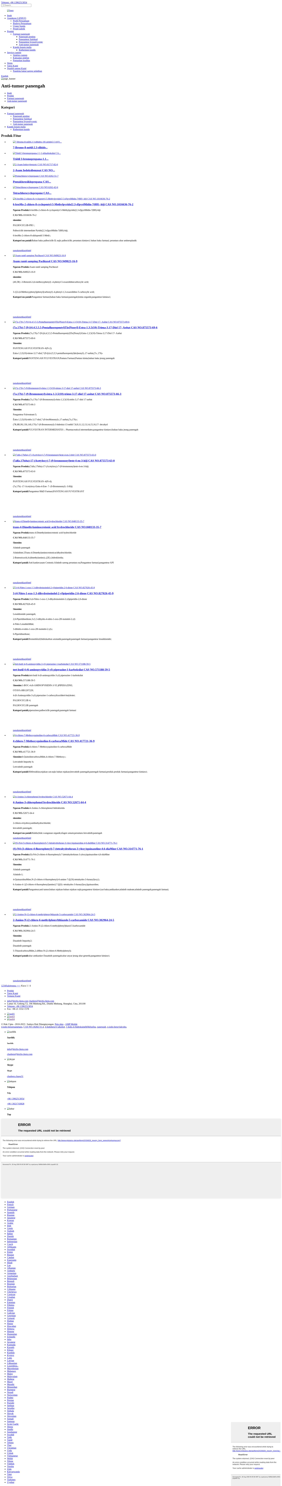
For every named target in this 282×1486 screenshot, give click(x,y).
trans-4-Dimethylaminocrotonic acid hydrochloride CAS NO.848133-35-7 (57, 527)
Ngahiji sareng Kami (16, 68)
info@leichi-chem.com (17, 1001)
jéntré (28, 250)
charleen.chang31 (15, 1076)
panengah (101, 1027)
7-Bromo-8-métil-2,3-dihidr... (30, 147)
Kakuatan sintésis (21, 58)
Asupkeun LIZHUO (16, 18)
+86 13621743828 (15, 1103)
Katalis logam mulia (22, 47)
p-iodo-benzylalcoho (116, 1027)
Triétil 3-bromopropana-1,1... (30, 158)
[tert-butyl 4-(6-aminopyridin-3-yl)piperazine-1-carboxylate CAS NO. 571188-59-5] (51, 664)
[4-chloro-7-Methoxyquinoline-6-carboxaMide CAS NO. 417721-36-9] (46, 735)
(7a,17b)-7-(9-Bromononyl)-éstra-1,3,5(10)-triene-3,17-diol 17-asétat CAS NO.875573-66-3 (67, 393)
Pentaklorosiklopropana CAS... (32, 181)
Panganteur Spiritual (28, 39)
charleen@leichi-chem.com (41, 1001)
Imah (9, 15)
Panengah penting (27, 36)
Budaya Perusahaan (22, 23)
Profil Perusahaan (21, 21)
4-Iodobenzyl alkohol (55, 1027)
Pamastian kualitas (21, 60)
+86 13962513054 (15, 1098)
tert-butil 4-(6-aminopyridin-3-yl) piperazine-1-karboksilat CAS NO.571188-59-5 (61, 669)
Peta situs (59, 1024)
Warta (9, 63)
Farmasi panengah (21, 34)
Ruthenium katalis (27, 50)
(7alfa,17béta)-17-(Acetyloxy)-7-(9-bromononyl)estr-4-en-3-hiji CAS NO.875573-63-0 (64, 460)
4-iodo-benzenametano (11, 1027)
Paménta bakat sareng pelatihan (27, 71)
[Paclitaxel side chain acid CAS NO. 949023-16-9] (39, 255)
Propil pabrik (19, 28)
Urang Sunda (19, 26)
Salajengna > (12, 985)
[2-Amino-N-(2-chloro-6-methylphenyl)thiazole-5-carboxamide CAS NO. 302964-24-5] (54, 914)
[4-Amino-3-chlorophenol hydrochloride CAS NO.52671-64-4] (43, 796)
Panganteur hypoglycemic (31, 42)
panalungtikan (19, 250)
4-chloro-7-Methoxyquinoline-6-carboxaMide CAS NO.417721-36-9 (54, 741)
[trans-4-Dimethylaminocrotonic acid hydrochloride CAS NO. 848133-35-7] (48, 521)
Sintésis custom (20, 55)
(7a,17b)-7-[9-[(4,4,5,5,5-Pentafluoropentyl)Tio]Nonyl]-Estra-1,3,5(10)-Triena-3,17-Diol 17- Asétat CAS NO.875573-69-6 (85, 327)
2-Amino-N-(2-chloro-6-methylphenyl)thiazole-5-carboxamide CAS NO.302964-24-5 (63, 920)
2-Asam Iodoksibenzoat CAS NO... (34, 170)
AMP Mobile (71, 1024)
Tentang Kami (13, 996)
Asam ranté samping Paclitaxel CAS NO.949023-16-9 (45, 261)
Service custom (14, 52)
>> (19, 985)
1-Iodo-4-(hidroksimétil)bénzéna (81, 1027)
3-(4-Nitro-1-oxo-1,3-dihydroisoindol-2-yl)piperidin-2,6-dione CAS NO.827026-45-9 (63, 593)
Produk (10, 31)
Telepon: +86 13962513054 (14, 2)
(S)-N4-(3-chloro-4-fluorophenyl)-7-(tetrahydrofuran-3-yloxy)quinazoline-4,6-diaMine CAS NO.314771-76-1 (78, 848)
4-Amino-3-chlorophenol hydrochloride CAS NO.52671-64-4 (49, 802)
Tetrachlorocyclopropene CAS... (32, 193)
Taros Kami (12, 66)
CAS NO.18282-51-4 (34, 1027)
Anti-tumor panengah (29, 44)
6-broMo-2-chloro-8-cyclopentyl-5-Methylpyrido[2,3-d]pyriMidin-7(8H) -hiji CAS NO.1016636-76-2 (73, 204)
